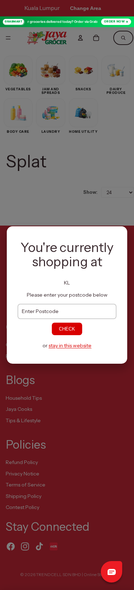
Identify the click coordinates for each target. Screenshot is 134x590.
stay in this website (70, 345)
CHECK (67, 329)
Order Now (114, 21)
